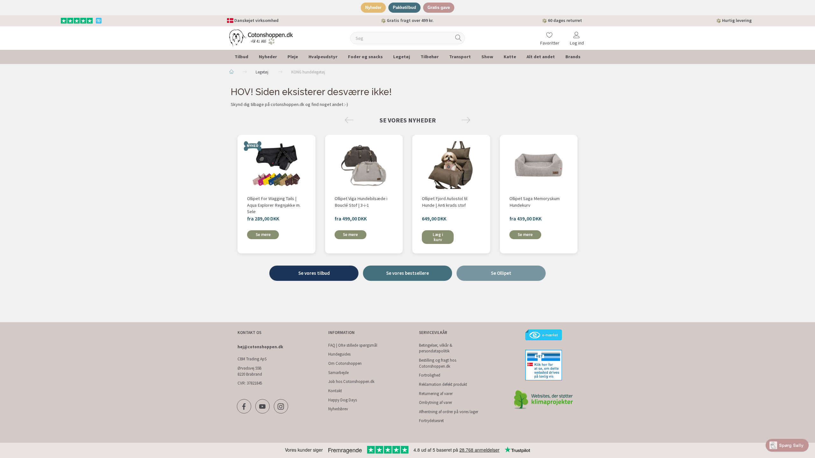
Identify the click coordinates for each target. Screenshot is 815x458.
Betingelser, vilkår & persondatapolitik (435, 348)
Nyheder (373, 7)
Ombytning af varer (435, 402)
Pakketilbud (404, 7)
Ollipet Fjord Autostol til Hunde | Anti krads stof (444, 202)
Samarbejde (338, 372)
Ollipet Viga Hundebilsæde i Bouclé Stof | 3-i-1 (361, 202)
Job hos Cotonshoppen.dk (351, 381)
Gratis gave (439, 7)
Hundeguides (339, 354)
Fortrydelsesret (431, 420)
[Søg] (458, 38)
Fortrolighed (429, 375)
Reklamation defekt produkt (443, 384)
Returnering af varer (436, 393)
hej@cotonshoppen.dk (260, 347)
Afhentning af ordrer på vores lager (448, 411)
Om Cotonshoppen (345, 363)
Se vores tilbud (314, 273)
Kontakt (335, 390)
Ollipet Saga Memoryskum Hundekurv (534, 202)
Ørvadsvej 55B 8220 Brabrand (249, 371)
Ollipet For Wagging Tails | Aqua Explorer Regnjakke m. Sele (274, 205)
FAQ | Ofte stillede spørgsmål (352, 345)
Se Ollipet (501, 273)
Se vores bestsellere (407, 273)
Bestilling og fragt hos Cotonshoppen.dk (437, 363)
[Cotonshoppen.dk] (261, 37)
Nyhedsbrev (338, 409)
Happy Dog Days (342, 400)
